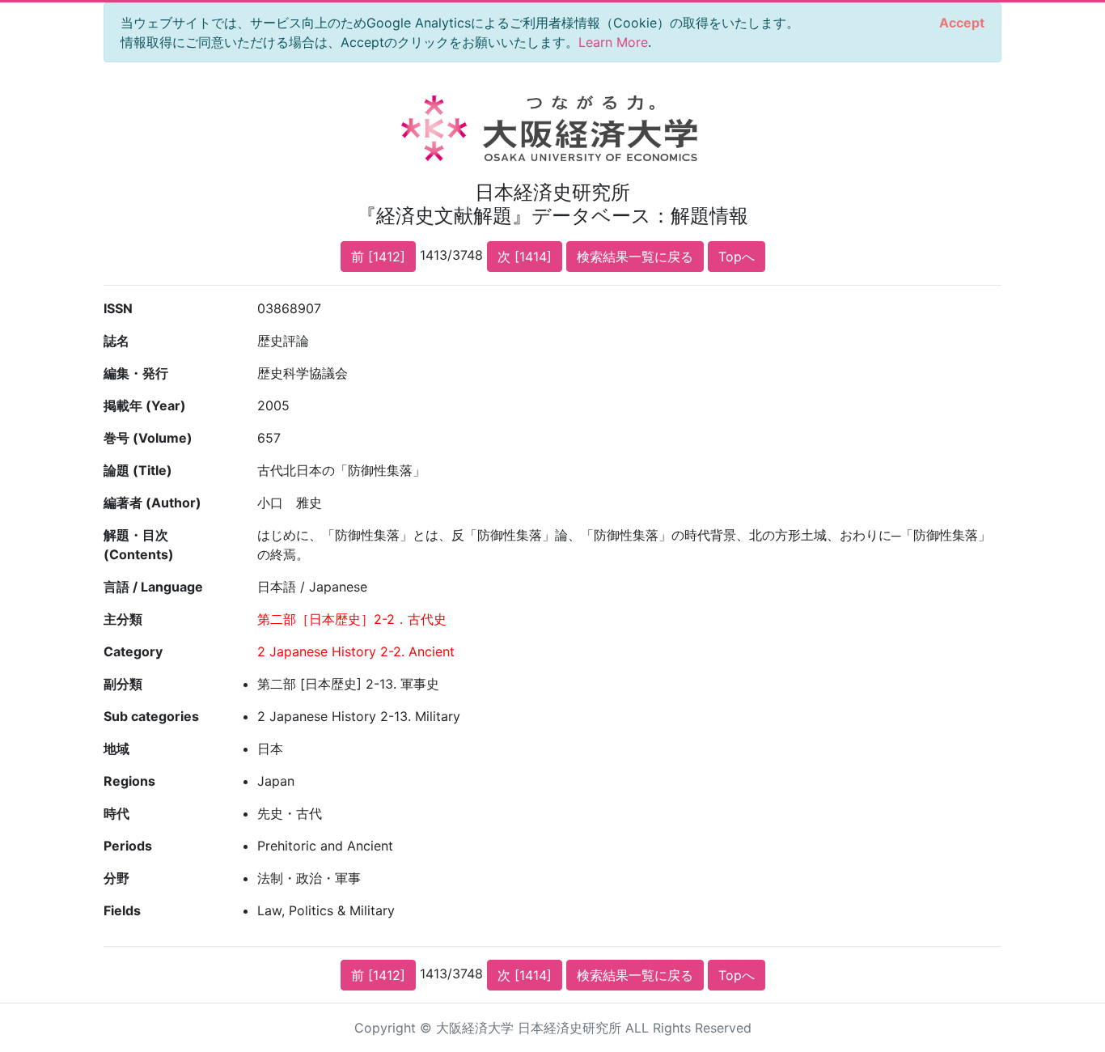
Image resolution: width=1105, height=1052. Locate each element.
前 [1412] (378, 256)
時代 (116, 813)
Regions (129, 781)
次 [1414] (524, 256)
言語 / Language (153, 587)
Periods (128, 846)
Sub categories (151, 716)
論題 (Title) (138, 470)
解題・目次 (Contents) (139, 544)
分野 (116, 878)
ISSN (118, 308)
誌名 (116, 341)
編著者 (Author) (152, 502)
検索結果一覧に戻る (635, 256)
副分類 (123, 684)
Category (133, 651)
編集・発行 (136, 373)
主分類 (123, 619)
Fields (122, 910)
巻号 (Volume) (148, 438)
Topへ (736, 256)
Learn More (613, 42)
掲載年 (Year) (145, 405)
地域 (116, 748)
